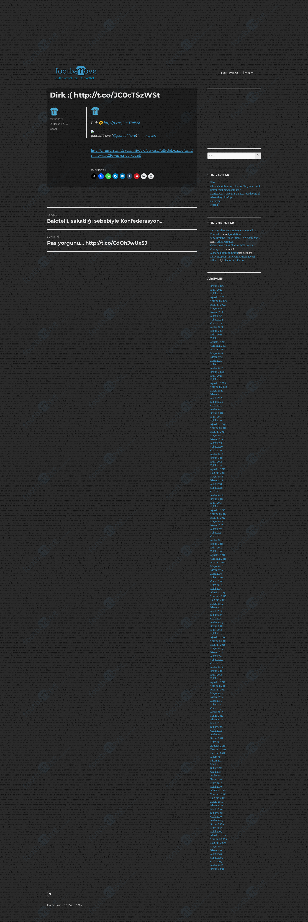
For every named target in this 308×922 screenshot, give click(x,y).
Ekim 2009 (216, 827)
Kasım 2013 (216, 671)
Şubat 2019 (216, 446)
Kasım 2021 (216, 330)
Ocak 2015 (216, 618)
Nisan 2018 (216, 480)
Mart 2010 (216, 809)
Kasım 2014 (216, 626)
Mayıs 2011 (216, 756)
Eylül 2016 (216, 551)
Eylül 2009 (216, 831)
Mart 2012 (216, 723)
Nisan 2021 (216, 357)
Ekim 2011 (216, 742)
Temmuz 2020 (218, 386)
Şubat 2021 (216, 364)
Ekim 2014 (216, 629)
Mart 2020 (216, 398)
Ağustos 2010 (217, 790)
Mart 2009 (216, 854)
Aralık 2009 (217, 820)
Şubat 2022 (216, 319)
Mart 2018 (216, 484)
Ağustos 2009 (218, 835)
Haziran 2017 (217, 517)
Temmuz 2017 (218, 514)
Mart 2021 (216, 360)
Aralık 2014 (216, 622)
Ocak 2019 (216, 450)
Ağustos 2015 (217, 592)
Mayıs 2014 (216, 648)
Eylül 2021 (216, 338)
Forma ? (214, 204)
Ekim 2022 (216, 289)
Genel (53, 128)
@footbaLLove (124, 135)
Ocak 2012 (216, 730)
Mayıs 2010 (216, 801)
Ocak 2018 (216, 491)
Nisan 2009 (216, 850)
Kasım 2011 (216, 738)
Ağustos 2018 (217, 469)
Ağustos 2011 (217, 745)
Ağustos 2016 (218, 555)
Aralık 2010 (216, 775)
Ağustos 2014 (217, 637)
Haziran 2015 (217, 599)
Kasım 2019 (217, 413)
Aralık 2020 (216, 368)
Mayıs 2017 (216, 521)
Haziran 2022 (218, 304)
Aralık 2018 (216, 454)
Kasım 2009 (217, 824)
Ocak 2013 (216, 708)
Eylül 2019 (216, 420)
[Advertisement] (154, 34)
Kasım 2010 (216, 779)
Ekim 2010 (216, 783)
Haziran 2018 (217, 472)
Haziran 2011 (217, 753)
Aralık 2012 (216, 712)
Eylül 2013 (216, 678)
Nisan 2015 (216, 607)
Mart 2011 (215, 764)
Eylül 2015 (216, 588)
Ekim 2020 (216, 375)
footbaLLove (54, 905)
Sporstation (234, 234)
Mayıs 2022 (216, 308)
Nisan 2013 (216, 697)
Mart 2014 (216, 656)
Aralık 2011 (216, 734)
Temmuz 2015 (218, 596)
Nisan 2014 (216, 652)
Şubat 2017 (216, 532)
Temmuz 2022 (218, 301)
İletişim (248, 73)
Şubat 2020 (216, 401)
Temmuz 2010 (218, 794)
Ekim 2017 (216, 502)
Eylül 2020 (216, 379)
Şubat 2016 (216, 577)
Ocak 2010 (216, 816)
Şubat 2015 (216, 614)
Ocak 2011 (215, 771)
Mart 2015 (216, 611)
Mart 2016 (216, 573)
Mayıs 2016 (216, 566)
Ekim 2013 (216, 674)
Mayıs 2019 (216, 435)
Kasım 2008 (217, 869)
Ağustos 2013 (217, 682)
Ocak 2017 (216, 536)
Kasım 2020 (217, 372)
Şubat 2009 (216, 857)
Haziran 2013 (217, 689)
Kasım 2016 (217, 543)
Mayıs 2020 (216, 390)
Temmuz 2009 (218, 839)
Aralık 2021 (216, 327)
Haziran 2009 (218, 842)
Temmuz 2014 (218, 641)
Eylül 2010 (216, 786)
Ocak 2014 (216, 663)
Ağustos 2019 (218, 424)
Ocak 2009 (216, 861)
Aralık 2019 (216, 409)
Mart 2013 (216, 700)
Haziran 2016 (217, 562)
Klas (212, 182)
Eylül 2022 (216, 293)
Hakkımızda (229, 73)
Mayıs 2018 (216, 476)
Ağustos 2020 (218, 383)
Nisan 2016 (216, 570)
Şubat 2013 (216, 704)
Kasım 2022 (217, 286)
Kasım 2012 (216, 715)
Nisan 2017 (216, 525)
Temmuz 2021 (218, 345)
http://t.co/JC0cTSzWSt (122, 123)
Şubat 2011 (216, 768)
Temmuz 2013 (218, 685)
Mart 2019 (216, 443)
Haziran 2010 (217, 798)
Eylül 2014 (216, 633)
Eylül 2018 (216, 465)
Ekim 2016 (216, 547)
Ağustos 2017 (217, 510)
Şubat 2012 (216, 727)
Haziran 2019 (217, 431)
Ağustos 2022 (218, 297)
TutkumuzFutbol (224, 241)
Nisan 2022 (216, 312)
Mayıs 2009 (217, 846)
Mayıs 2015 (216, 603)
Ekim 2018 (216, 461)
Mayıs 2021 (216, 353)
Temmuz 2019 (218, 428)
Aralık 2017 (216, 495)
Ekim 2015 (216, 585)
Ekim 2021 (216, 334)
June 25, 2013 (147, 135)
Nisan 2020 (216, 394)
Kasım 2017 (216, 499)
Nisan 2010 (216, 805)
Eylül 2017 (216, 506)
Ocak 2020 (216, 405)
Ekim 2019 (216, 416)
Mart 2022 (216, 315)
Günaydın (215, 201)
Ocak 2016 (216, 581)
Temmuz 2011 (218, 749)
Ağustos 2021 (217, 342)
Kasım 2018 (216, 457)
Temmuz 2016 (218, 558)
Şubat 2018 (216, 487)
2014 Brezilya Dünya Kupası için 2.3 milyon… (235, 238)
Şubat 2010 (216, 813)
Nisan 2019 (216, 439)
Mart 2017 (216, 528)
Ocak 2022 (216, 323)
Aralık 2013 (216, 667)
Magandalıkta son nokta (224, 252)
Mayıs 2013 (216, 693)
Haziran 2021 (217, 349)
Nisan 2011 (216, 760)
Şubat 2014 (216, 659)
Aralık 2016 (216, 540)
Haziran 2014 (217, 644)
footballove (56, 118)
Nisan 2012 (216, 719)
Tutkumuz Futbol (234, 260)
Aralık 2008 (216, 865)
